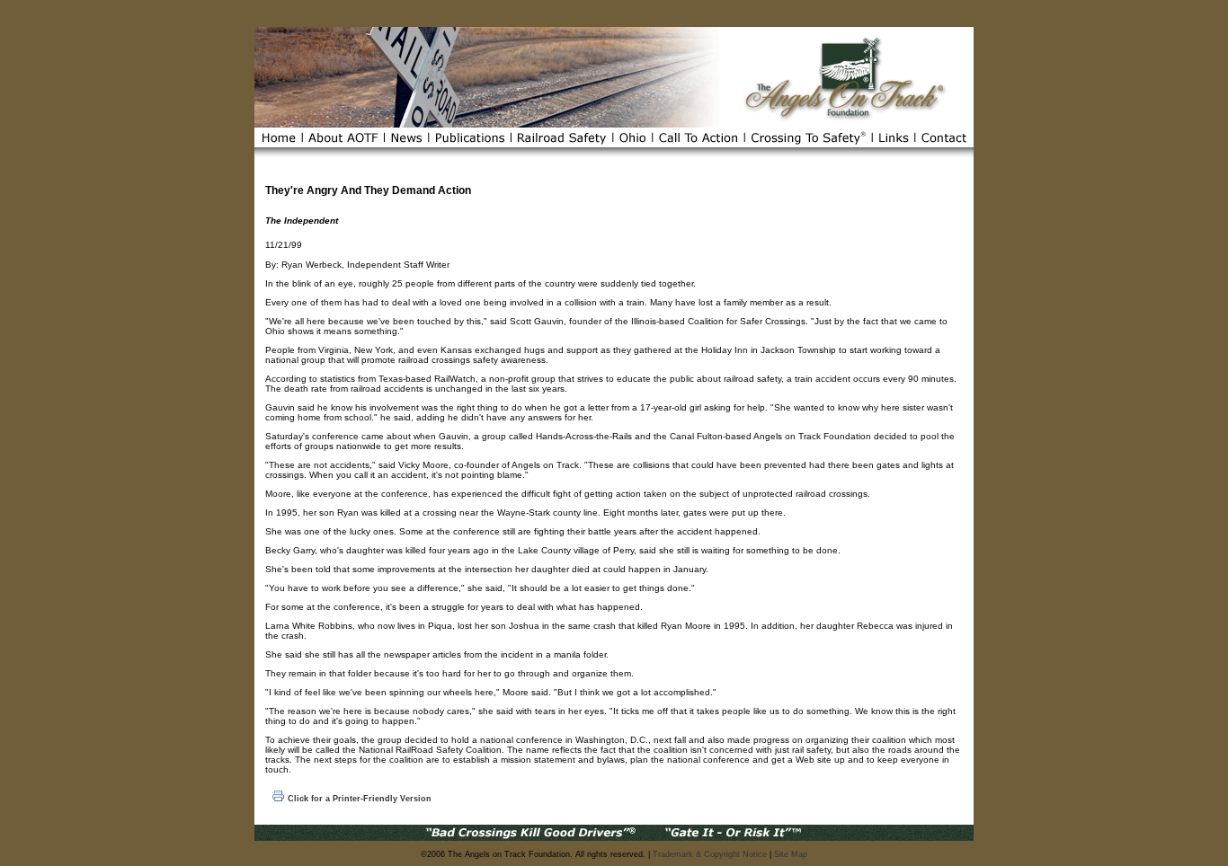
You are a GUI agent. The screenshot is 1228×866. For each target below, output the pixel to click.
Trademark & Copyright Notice (710, 854)
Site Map (790, 854)
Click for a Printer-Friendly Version (360, 798)
